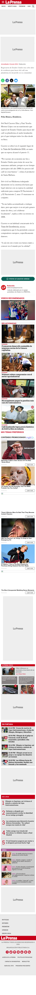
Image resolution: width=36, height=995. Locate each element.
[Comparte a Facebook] (7, 80)
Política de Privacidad (25, 957)
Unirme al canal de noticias (19, 279)
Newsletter (26, 961)
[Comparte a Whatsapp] (2, 80)
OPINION (5, 930)
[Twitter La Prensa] (10, 952)
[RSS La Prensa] (29, 952)
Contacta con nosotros (12, 961)
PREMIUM (5, 926)
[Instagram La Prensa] (14, 952)
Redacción (22, 64)
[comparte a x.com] (11, 80)
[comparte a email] (16, 80)
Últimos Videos (22, 674)
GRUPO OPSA (6, 933)
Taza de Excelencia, (10, 226)
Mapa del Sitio (9, 965)
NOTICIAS (5, 920)
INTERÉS (5, 923)
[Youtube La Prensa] (18, 952)
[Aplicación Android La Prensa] (25, 952)
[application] (18, 310)
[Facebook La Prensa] (7, 952)
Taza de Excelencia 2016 (14, 149)
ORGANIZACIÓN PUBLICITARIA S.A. (18, 947)
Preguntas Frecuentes (23, 965)
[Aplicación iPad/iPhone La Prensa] (22, 952)
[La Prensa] (9, 938)
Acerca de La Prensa (9, 957)
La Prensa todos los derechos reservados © (18, 943)
